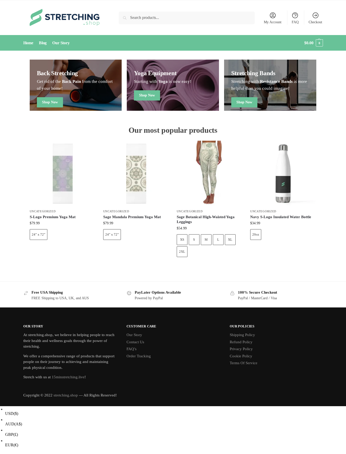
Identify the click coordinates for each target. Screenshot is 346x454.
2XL (182, 251)
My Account (272, 22)
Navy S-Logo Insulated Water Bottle (280, 217)
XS (182, 239)
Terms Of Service (243, 363)
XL (230, 239)
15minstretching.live (68, 377)
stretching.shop (66, 395)
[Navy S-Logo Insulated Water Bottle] (283, 173)
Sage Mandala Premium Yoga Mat (132, 217)
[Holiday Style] (173, 85)
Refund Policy (241, 342)
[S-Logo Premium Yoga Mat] (63, 173)
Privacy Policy (241, 349)
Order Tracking (139, 356)
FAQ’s (132, 349)
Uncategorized (43, 211)
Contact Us (135, 342)
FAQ (295, 22)
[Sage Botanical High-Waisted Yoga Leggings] (210, 173)
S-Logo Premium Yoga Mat (53, 217)
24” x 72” (38, 234)
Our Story (134, 335)
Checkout (315, 22)
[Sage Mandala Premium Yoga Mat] (136, 173)
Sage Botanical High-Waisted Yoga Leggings (206, 219)
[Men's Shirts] (76, 85)
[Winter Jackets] (270, 85)
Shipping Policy (242, 335)
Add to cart (62, 249)
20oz (255, 234)
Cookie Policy (241, 356)
